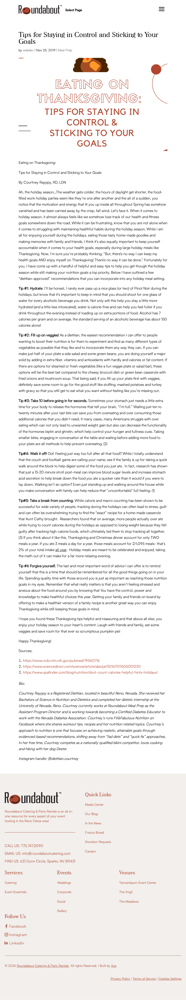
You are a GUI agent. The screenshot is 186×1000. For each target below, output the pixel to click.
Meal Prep (65, 50)
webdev (28, 50)
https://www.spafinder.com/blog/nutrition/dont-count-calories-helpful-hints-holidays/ (90, 672)
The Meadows (129, 901)
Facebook (17, 926)
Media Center (94, 804)
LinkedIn (16, 943)
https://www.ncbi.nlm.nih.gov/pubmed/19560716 (61, 660)
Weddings (64, 882)
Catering (11, 882)
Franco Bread (94, 832)
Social (61, 901)
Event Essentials (16, 892)
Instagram (18, 934)
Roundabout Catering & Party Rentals (43, 966)
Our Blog (91, 814)
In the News (93, 823)
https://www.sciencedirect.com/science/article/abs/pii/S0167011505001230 (82, 666)
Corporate (64, 892)
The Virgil (125, 892)
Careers (90, 851)
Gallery (62, 911)
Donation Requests (98, 842)
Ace (113, 966)
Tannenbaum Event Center (137, 882)
